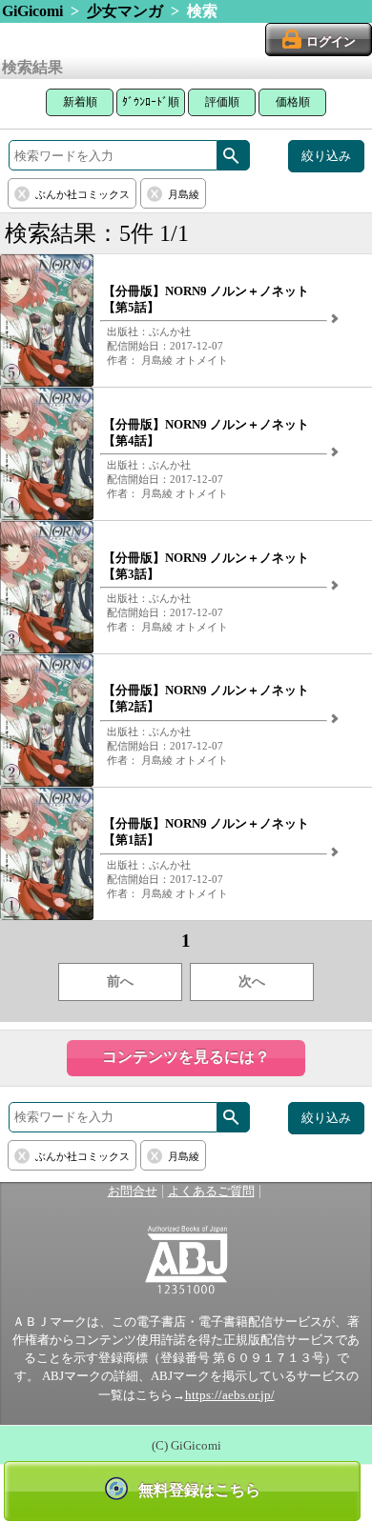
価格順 (293, 102)
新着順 (80, 102)
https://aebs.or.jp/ (230, 1395)
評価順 (222, 102)
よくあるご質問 (211, 1191)
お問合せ (132, 1191)
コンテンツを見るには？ (186, 1057)
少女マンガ (125, 11)
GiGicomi (32, 11)
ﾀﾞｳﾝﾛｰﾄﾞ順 (150, 102)
